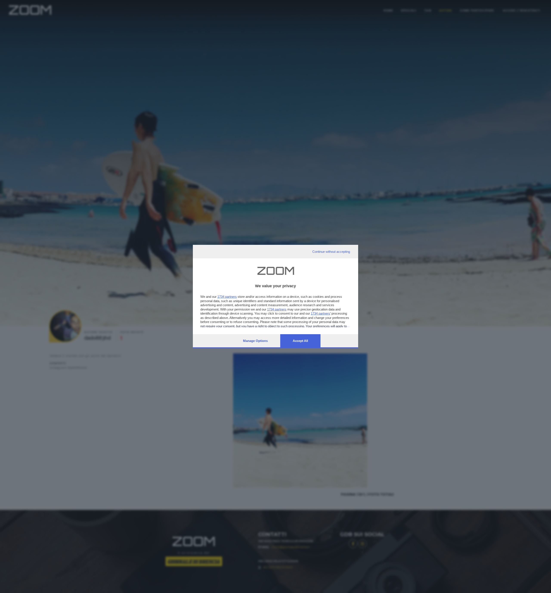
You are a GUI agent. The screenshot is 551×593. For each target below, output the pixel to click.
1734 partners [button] (227, 296)
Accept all (300, 341)
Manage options (255, 341)
